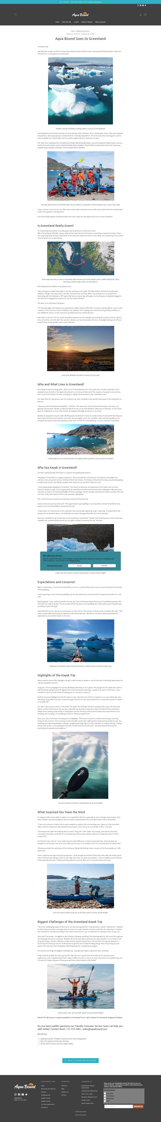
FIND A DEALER (100, 22)
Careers (64, 1095)
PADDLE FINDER (86, 22)
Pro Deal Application (48, 1104)
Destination (77, 34)
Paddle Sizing (45, 1101)
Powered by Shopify (80, 1115)
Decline (104, 566)
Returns (43, 1092)
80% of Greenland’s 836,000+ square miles (53, 233)
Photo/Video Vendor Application (88, 1087)
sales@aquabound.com (95, 1029)
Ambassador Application (90, 1091)
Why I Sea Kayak (46, 1041)
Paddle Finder (45, 1098)
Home (73, 31)
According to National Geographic (50, 389)
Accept (79, 566)
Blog (62, 1089)
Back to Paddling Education (81, 1060)
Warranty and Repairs (48, 1089)
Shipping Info (45, 1095)
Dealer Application (88, 1103)
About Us (64, 1086)
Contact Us (64, 1092)
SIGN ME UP (138, 1106)
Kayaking (83, 34)
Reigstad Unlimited (115, 1017)
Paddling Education (82, 31)
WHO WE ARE (66, 22)
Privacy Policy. (75, 561)
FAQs (43, 1086)
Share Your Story (87, 1094)
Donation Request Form (89, 1097)
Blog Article (70, 34)
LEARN (76, 22)
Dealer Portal (86, 1100)
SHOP (57, 22)
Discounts (44, 1107)
